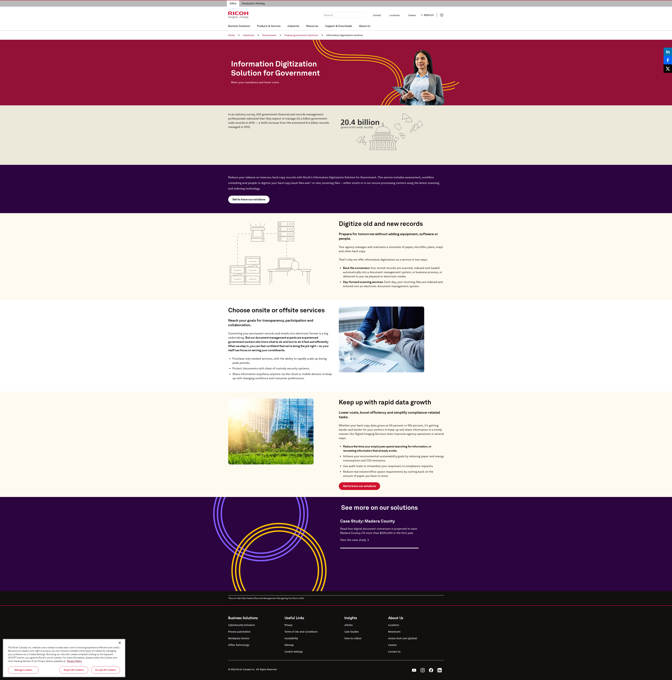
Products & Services (269, 26)
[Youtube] (414, 670)
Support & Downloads (338, 26)
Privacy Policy (74, 661)
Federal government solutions (301, 35)
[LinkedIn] (440, 670)
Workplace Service (238, 638)
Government (269, 35)
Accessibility (291, 638)
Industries (293, 26)
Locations (395, 15)
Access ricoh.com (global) (402, 638)
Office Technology (238, 645)
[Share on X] (668, 68)
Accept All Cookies (105, 670)
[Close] (120, 643)
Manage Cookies (23, 670)
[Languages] (440, 15)
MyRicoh (429, 15)
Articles (348, 625)
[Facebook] (431, 670)
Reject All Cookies (74, 670)
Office (233, 3)
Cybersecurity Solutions (241, 625)
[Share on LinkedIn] (668, 52)
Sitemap (289, 645)
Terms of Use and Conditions (301, 631)
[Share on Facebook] (668, 60)
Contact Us (394, 651)
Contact (377, 15)
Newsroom (394, 631)
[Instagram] (423, 670)
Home (231, 35)
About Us (364, 26)
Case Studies (351, 631)
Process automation (239, 631)
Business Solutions (239, 26)
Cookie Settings (294, 651)
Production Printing (253, 3)
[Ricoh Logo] (238, 15)
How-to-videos (352, 638)
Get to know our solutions (248, 199)
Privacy (288, 625)
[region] (64, 658)
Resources (312, 26)
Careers (412, 15)
